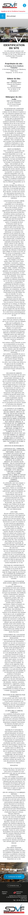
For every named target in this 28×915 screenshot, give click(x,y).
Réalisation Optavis (19, 892)
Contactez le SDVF (14, 877)
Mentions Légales (4, 892)
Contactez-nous (14, 885)
